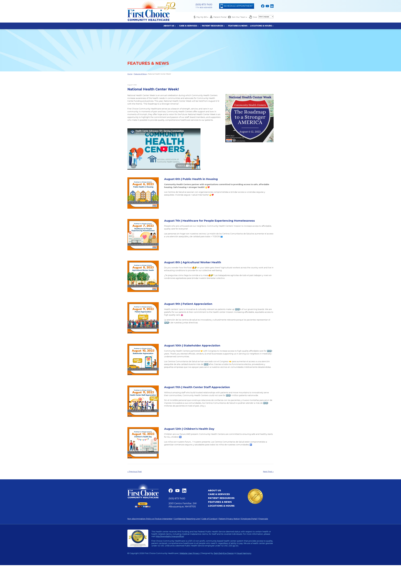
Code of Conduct (209, 519)
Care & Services (188, 26)
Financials (263, 519)
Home (129, 74)
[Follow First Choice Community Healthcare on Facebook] (262, 6)
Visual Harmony (243, 553)
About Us (169, 26)
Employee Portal (249, 519)
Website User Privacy (190, 553)
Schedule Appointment (238, 6)
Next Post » (268, 471)
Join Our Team (239, 17)
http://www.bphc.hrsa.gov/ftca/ (170, 536)
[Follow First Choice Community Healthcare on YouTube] (267, 6)
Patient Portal (220, 17)
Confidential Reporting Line (187, 519)
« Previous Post (134, 471)
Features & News (237, 26)
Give (255, 17)
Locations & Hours (261, 26)
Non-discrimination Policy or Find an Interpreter (149, 519)
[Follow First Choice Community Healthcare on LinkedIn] (272, 6)
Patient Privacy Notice (229, 519)
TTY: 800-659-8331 (203, 7)
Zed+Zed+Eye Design (224, 553)
